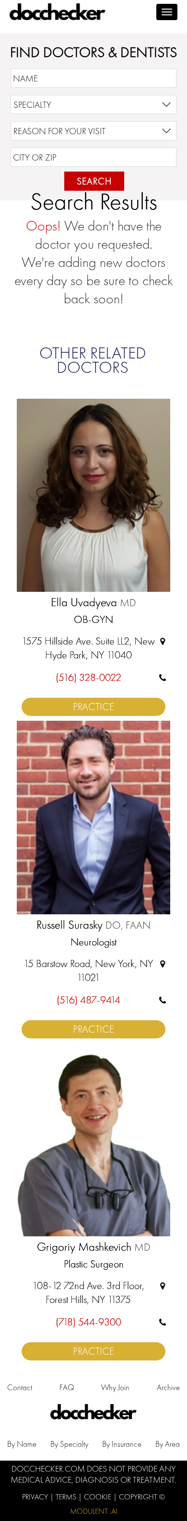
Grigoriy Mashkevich (94, 1247)
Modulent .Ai (93, 1511)
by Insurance (121, 1444)
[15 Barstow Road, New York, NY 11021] (162, 963)
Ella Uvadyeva (93, 603)
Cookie (98, 1497)
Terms (67, 1497)
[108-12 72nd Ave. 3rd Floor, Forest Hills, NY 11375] (162, 1285)
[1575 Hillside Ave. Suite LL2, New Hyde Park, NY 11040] (162, 641)
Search (94, 181)
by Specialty (69, 1444)
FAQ (66, 1387)
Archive (168, 1387)
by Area (167, 1444)
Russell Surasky (93, 925)
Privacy (36, 1497)
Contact (19, 1387)
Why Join (115, 1387)
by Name (21, 1444)
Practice (93, 707)
